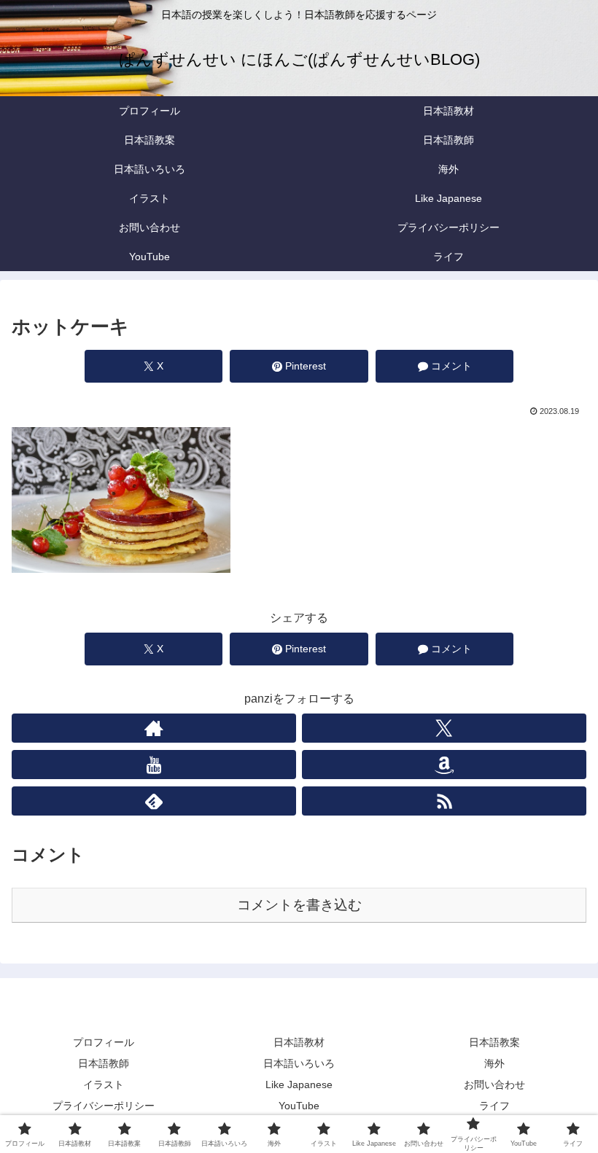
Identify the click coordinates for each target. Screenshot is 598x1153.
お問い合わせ (494, 1084)
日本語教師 (103, 1063)
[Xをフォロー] (444, 728)
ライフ (494, 1105)
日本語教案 (494, 1042)
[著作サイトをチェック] (154, 728)
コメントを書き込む (299, 904)
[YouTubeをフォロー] (154, 764)
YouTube (299, 1105)
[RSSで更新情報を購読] (444, 801)
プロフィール (103, 1042)
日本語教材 (299, 1042)
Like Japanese (299, 1084)
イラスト (103, 1084)
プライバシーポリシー (104, 1105)
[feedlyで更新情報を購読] (154, 801)
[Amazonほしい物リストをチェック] (444, 764)
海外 (494, 1063)
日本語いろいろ (299, 1063)
